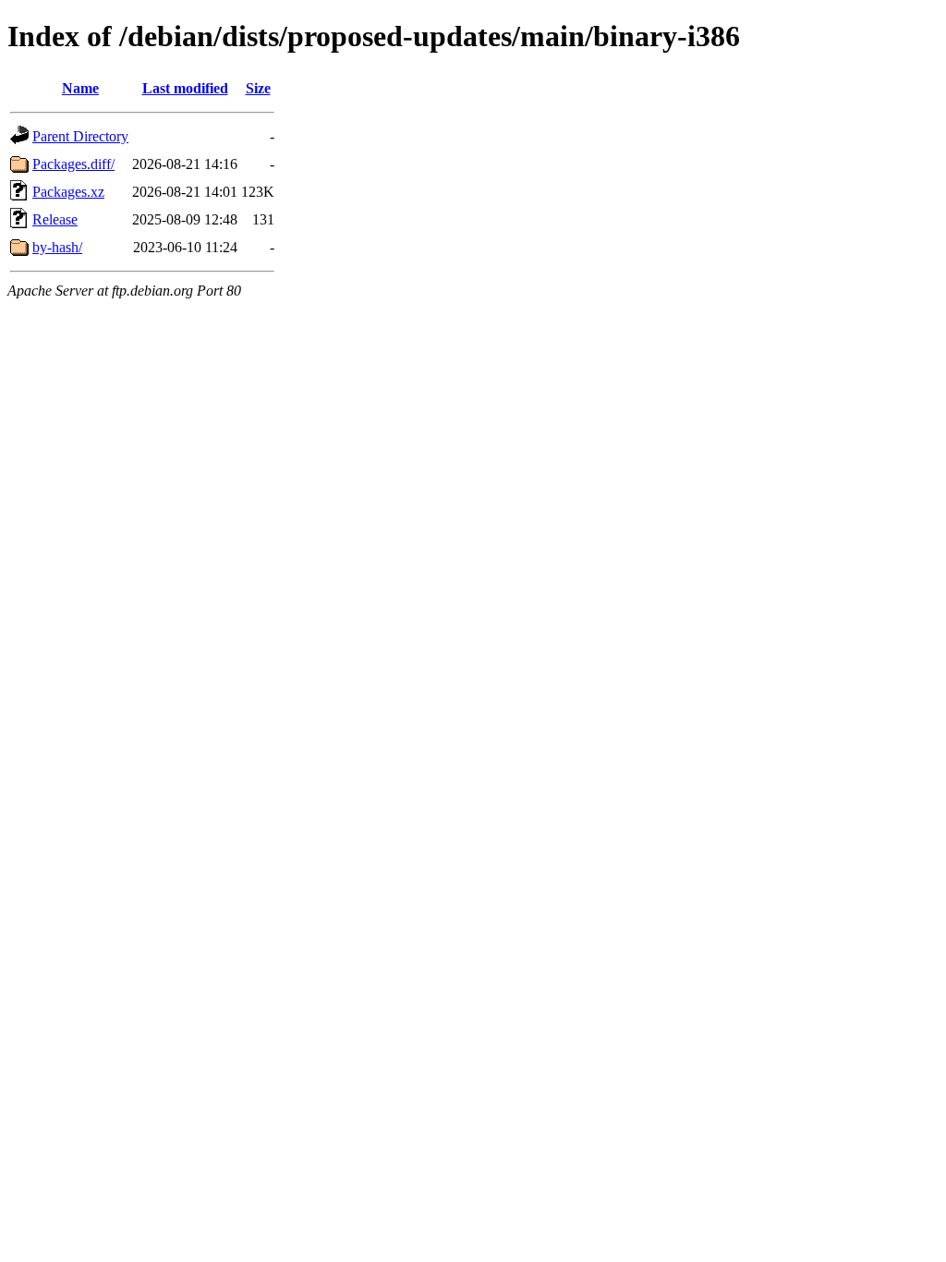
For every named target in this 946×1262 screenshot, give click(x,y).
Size (258, 88)
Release (55, 219)
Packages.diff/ (73, 164)
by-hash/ (57, 247)
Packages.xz (68, 192)
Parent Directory (80, 136)
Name (80, 88)
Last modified (185, 88)
